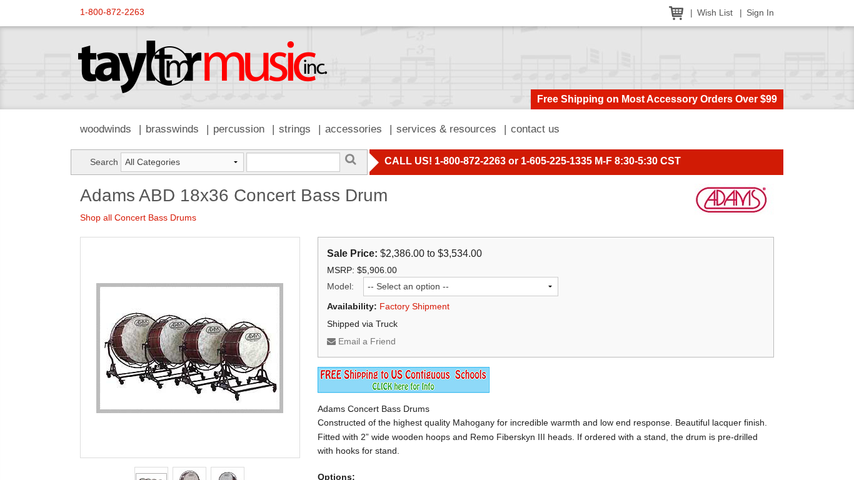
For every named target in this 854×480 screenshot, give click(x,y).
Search (104, 162)
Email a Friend (366, 341)
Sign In (760, 13)
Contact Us (535, 129)
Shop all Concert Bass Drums (138, 217)
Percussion (238, 129)
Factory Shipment (414, 306)
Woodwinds (105, 129)
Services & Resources (446, 129)
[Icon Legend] (404, 379)
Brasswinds (172, 129)
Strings (295, 129)
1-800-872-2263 (112, 12)
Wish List (715, 13)
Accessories (353, 129)
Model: (340, 286)
